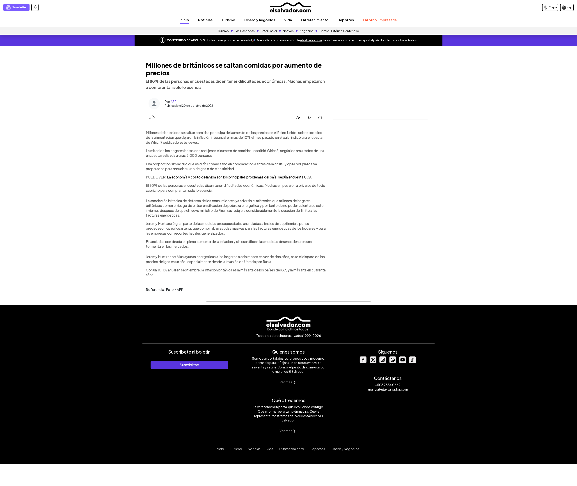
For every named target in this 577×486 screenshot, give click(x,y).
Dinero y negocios (259, 20)
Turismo (228, 20)
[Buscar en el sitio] (35, 7)
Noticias (205, 20)
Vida (288, 20)
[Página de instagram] (382, 362)
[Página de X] (372, 362)
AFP (173, 102)
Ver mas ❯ (287, 382)
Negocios (307, 31)
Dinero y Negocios (345, 449)
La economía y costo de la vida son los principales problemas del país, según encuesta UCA (239, 177)
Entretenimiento (315, 20)
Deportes (346, 20)
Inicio (184, 20)
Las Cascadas (245, 31)
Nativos (288, 31)
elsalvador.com (311, 40)
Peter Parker (269, 31)
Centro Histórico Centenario (339, 31)
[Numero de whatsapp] (392, 362)
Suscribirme (189, 364)
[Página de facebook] (362, 362)
